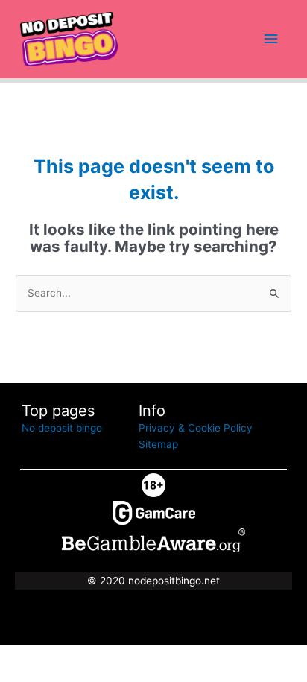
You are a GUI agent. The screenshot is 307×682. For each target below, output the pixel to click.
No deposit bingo (62, 428)
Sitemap (158, 444)
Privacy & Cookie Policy (196, 428)
